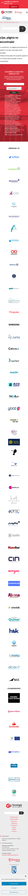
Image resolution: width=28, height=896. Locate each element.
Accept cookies (14, 883)
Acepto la (9, 134)
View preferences (14, 892)
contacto (14, 7)
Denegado (14, 888)
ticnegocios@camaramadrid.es (10, 855)
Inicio (1, 22)
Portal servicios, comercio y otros (11, 22)
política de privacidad (17, 134)
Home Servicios (14, 817)
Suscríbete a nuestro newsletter (11, 2)
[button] (25, 876)
